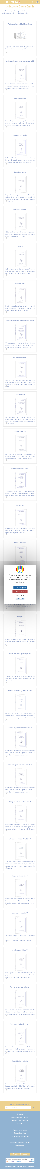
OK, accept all (21, 587)
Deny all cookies (21, 591)
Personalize (20, 595)
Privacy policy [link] (20, 599)
